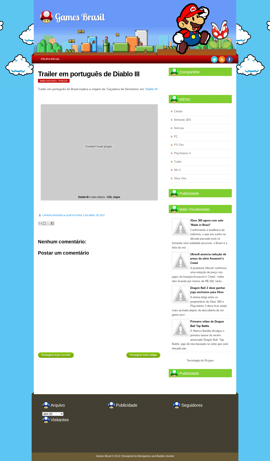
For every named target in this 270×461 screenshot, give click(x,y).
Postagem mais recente (56, 355)
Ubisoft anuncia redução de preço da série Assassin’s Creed (208, 259)
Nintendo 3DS (182, 119)
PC (176, 136)
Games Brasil (80, 17)
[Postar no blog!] (44, 223)
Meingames (144, 456)
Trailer (63, 81)
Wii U (177, 170)
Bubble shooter (165, 456)
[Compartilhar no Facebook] (52, 223)
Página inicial (50, 59)
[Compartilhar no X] (48, 223)
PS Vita (179, 144)
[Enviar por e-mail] (40, 223)
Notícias (179, 128)
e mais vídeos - (99, 197)
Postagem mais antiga (143, 355)
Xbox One (180, 178)
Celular (178, 111)
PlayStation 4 (182, 153)
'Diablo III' (151, 89)
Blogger (208, 360)
